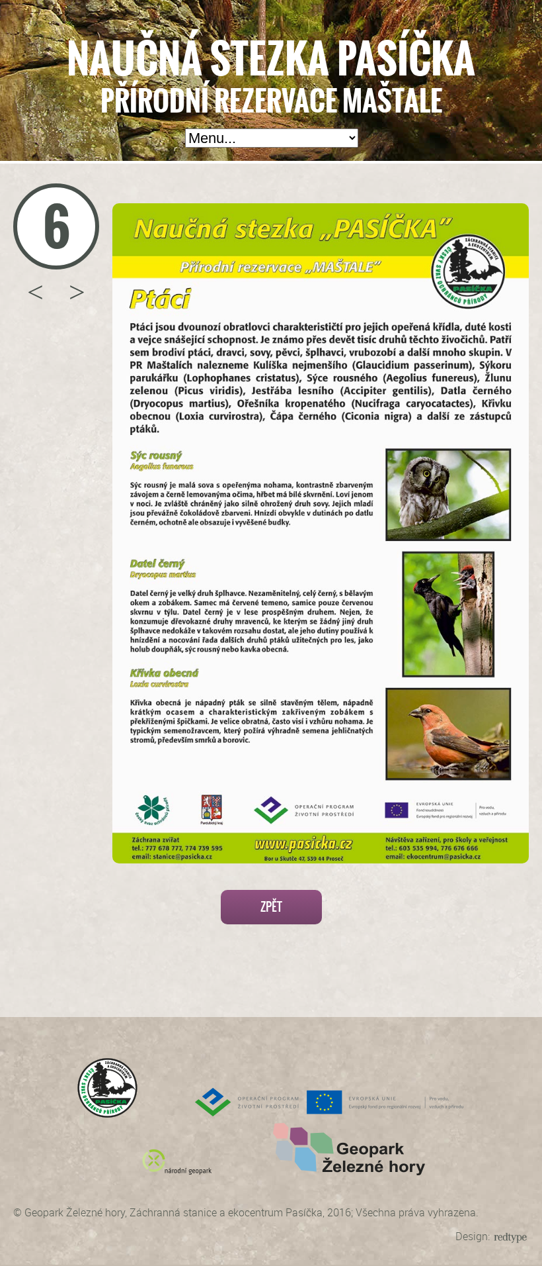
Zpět (271, 907)
